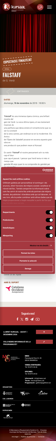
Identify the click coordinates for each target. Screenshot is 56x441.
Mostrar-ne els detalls (39, 245)
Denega (28, 268)
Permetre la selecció (28, 261)
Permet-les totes (28, 253)
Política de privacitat (28, 437)
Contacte (41, 437)
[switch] (49, 220)
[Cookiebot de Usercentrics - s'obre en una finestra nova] (41, 170)
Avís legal (15, 437)
